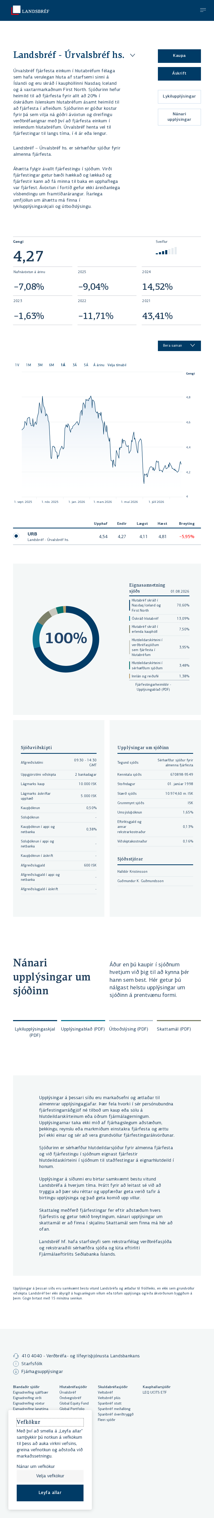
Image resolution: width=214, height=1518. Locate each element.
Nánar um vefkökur (36, 1467)
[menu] (203, 10)
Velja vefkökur (50, 1476)
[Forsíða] (26, 10)
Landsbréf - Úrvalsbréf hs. (69, 55)
